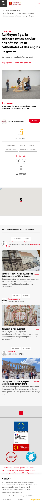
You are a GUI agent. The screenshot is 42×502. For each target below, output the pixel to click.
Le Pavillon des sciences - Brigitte (18, 242)
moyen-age (32, 145)
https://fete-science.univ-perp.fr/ (16, 62)
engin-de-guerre (11, 150)
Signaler (22, 174)
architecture (11, 145)
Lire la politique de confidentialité (12, 492)
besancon (16, 296)
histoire (25, 296)
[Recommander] (24, 161)
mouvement (15, 348)
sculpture (26, 348)
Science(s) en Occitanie (16, 121)
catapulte (22, 145)
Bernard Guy (11, 352)
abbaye (27, 239)
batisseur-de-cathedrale (28, 150)
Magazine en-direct (14, 299)
